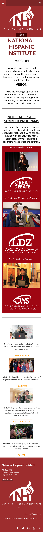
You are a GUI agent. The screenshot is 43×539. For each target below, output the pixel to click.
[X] (23, 528)
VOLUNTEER (21, 386)
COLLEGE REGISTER (21, 422)
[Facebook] (17, 528)
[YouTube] (33, 528)
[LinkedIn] (28, 528)
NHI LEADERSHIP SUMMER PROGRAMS (21, 119)
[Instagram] (39, 528)
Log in (22, 35)
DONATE (21, 455)
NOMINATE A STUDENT (21, 355)
